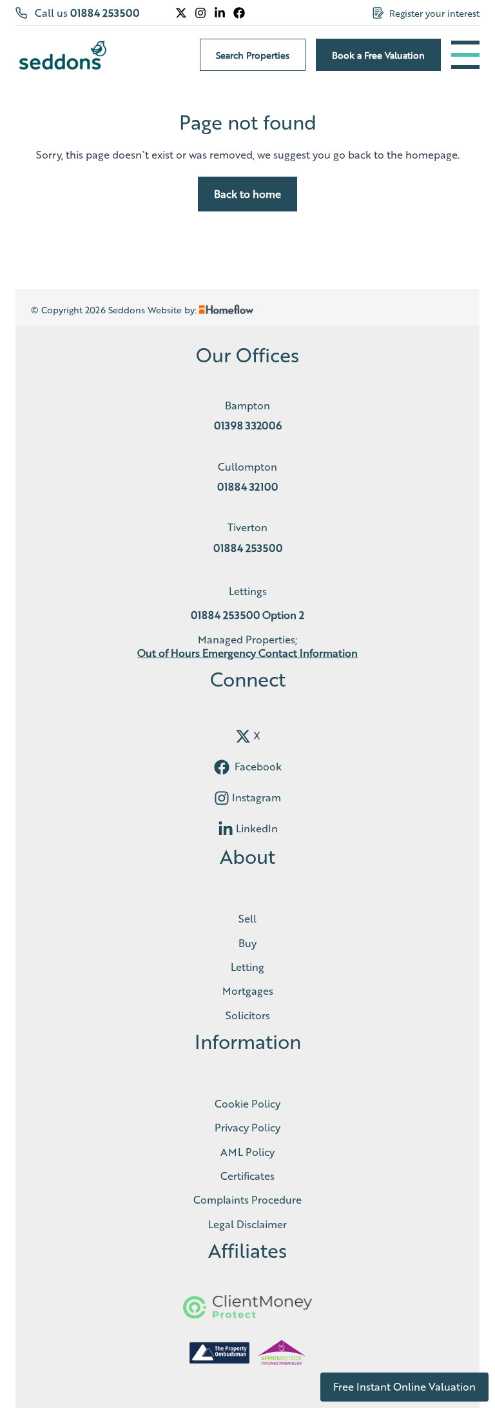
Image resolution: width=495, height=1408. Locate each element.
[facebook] (221, 767)
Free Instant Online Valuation (404, 1386)
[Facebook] (239, 13)
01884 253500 (104, 12)
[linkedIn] (225, 829)
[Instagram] (200, 13)
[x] (243, 736)
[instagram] (221, 798)
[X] (181, 13)
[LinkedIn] (220, 13)
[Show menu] (465, 55)
